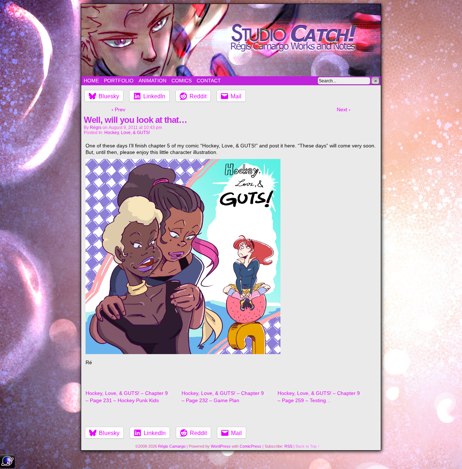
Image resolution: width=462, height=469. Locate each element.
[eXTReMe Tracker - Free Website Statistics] (7, 466)
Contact (209, 80)
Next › (343, 109)
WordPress (221, 446)
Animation (152, 80)
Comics (181, 80)
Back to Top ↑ (308, 446)
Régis (95, 127)
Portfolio (119, 80)
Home (91, 80)
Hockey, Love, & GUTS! (127, 132)
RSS (288, 446)
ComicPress (250, 446)
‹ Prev (118, 109)
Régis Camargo (172, 446)
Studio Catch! (231, 40)
